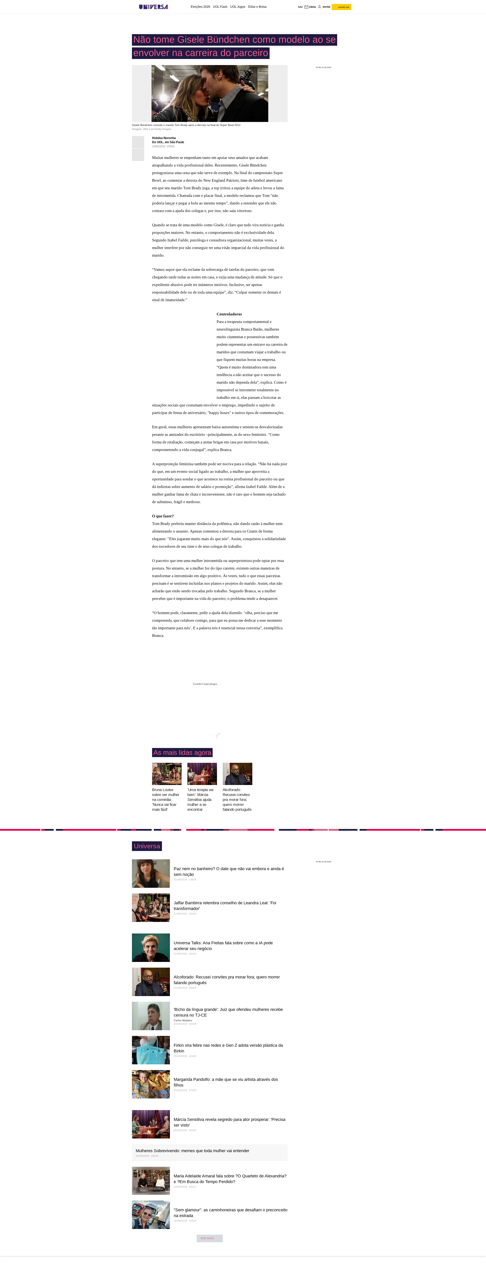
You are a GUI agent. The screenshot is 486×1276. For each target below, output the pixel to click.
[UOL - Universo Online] (171, 7)
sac (300, 7)
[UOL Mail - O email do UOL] (310, 7)
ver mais (207, 1238)
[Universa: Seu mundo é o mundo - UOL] (153, 7)
